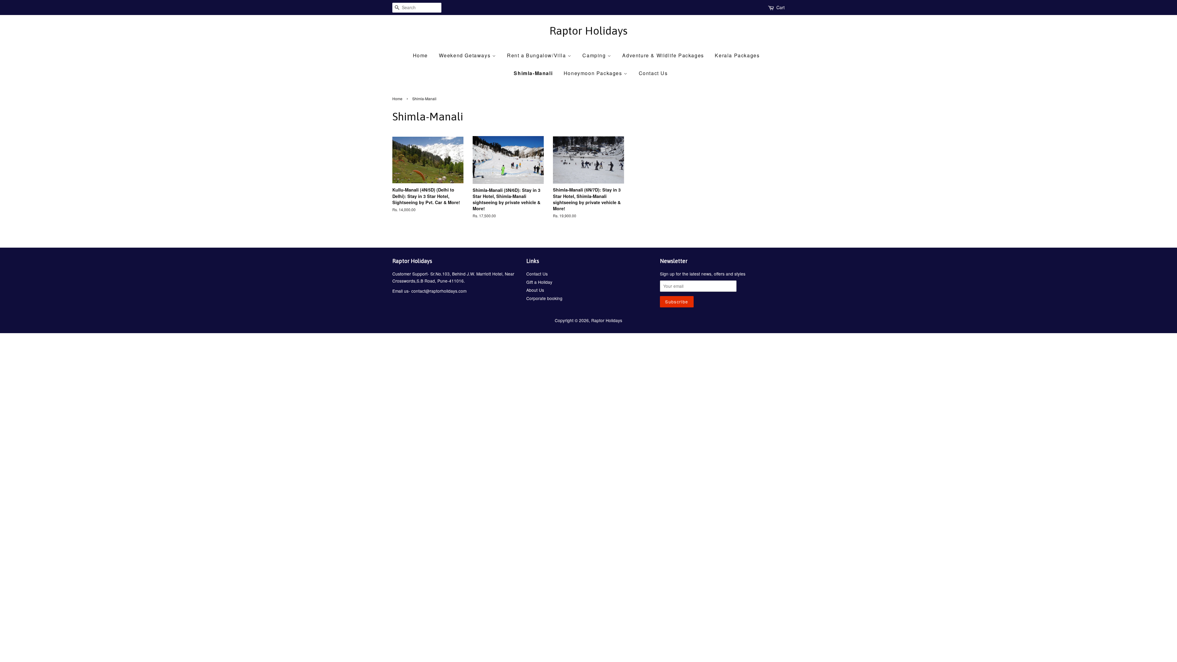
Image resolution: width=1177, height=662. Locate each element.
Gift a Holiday (539, 282)
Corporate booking (544, 298)
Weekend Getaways (465, 55)
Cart (780, 7)
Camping (595, 55)
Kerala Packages (737, 55)
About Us (535, 290)
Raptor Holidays (588, 30)
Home (420, 55)
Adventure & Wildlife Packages (663, 55)
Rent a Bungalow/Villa (537, 55)
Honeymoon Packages (594, 73)
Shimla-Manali (533, 73)
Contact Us (653, 73)
